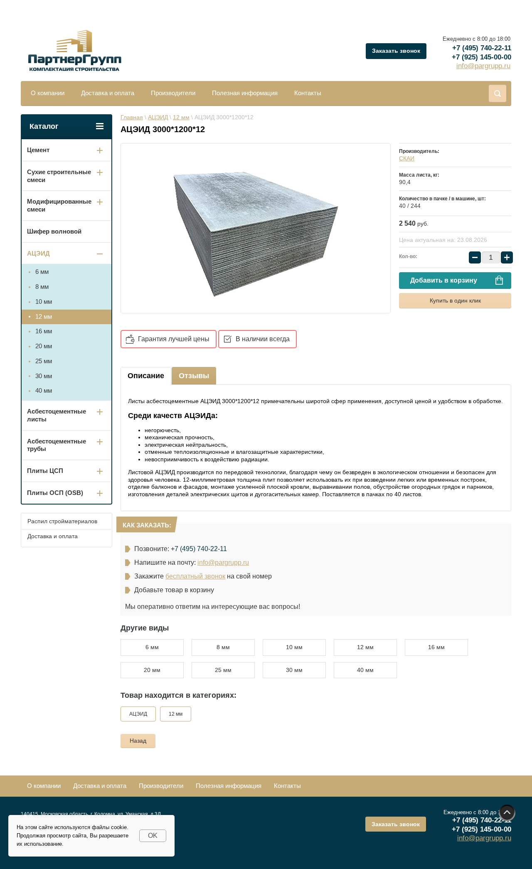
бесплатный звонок (195, 576)
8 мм (223, 647)
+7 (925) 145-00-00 (481, 57)
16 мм (436, 647)
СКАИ (406, 158)
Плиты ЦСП (45, 470)
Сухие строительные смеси (59, 175)
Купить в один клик (455, 300)
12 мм (365, 647)
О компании (47, 92)
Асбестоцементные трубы (56, 445)
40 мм (365, 670)
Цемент (38, 149)
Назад (138, 740)
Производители (173, 92)
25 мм (223, 670)
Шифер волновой (54, 231)
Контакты (307, 92)
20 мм (152, 670)
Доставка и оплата (107, 92)
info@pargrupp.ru (483, 66)
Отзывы (194, 376)
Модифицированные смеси (59, 205)
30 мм (294, 670)
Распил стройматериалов (62, 521)
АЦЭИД (138, 714)
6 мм (152, 647)
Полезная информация (245, 92)
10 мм (294, 647)
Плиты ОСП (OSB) (55, 492)
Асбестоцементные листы (56, 415)
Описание (146, 376)
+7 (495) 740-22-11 (481, 48)
